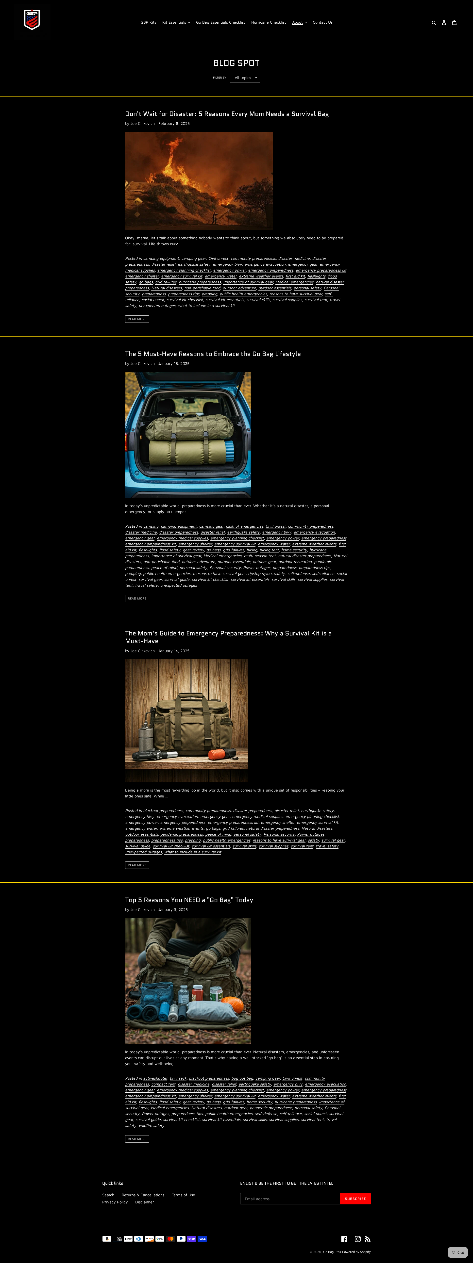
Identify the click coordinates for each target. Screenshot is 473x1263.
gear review (193, 550)
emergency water (220, 276)
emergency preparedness (270, 270)
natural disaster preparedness (304, 555)
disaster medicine (294, 258)
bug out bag (242, 1078)
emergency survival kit (181, 276)
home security (294, 550)
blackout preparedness (163, 810)
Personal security (225, 567)
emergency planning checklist (184, 270)
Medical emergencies (294, 282)
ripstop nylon (259, 573)
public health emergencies (243, 293)
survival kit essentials (224, 299)
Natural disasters (166, 288)
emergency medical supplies (182, 538)
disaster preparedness (178, 532)
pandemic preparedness (181, 834)
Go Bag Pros (332, 1252)
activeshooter (155, 1078)
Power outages (256, 567)
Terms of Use (183, 1195)
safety (279, 573)
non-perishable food (202, 288)
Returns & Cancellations (143, 1195)
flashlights (316, 276)
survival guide (176, 579)
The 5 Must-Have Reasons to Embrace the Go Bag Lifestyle (213, 353)
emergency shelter (142, 276)
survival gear (150, 579)
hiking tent (269, 550)
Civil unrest (218, 258)
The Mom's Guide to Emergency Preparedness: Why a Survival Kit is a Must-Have (228, 637)
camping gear (193, 258)
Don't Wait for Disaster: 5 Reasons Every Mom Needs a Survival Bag (227, 113)
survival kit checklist (185, 299)
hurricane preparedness (200, 282)
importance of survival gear (248, 282)
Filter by (219, 77)
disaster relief (163, 264)
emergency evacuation (265, 264)
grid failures (165, 282)
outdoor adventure (239, 288)
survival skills (258, 299)
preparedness (154, 293)
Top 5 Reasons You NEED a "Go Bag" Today (189, 900)
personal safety (307, 288)
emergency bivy (227, 264)
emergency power (229, 270)
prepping (209, 293)
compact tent (163, 1084)
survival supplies (287, 299)
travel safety (146, 585)
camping (150, 526)
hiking (252, 550)
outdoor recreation (295, 561)
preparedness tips (183, 293)
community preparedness (253, 258)
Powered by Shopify (356, 1252)
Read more (137, 319)
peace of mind (164, 567)
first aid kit (295, 276)
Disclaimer (144, 1202)
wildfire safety (151, 1125)
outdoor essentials (274, 288)
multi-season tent (260, 555)
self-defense (298, 573)
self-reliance (323, 573)
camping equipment (161, 258)
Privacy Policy (115, 1202)
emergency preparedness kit (321, 270)
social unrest (153, 299)
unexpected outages (157, 305)
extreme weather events (261, 276)
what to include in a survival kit (206, 305)
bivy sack (178, 1078)
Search (108, 1195)
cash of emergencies (244, 526)
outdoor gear (264, 561)
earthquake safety (194, 264)
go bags (146, 282)
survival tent (315, 299)
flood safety (169, 550)
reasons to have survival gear (296, 293)
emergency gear (302, 264)
